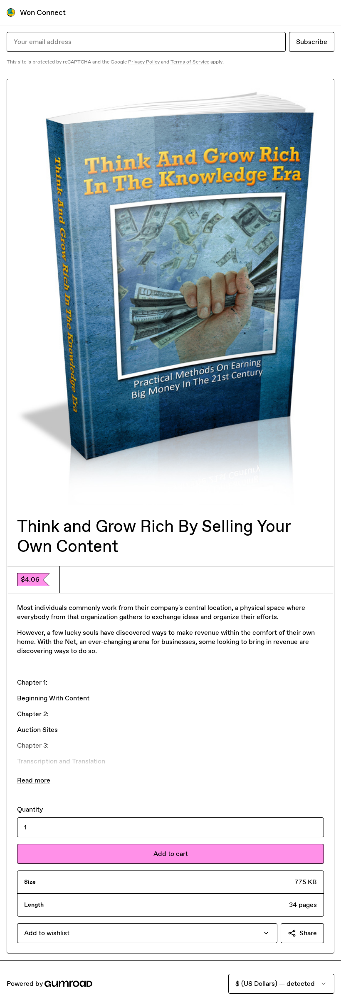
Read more (33, 780)
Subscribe (311, 42)
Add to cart (170, 854)
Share (308, 933)
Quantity (30, 809)
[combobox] (147, 933)
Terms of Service (189, 62)
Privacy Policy (144, 62)
